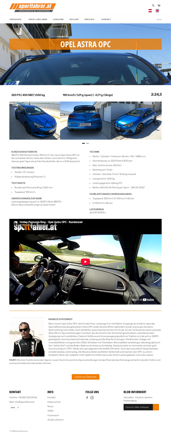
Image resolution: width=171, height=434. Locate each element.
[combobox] (150, 10)
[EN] (158, 10)
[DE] (150, 10)
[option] (158, 10)
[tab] (83, 143)
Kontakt (106, 19)
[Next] (156, 123)
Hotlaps (74, 19)
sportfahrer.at (21, 431)
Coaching (58, 19)
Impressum (53, 415)
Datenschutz (54, 402)
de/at (13, 407)
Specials (89, 19)
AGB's (50, 410)
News (50, 406)
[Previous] (14, 123)
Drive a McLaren (38, 19)
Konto (159, 19)
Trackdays (15, 19)
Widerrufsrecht (55, 419)
